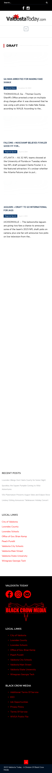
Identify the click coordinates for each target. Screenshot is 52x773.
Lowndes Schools (10, 531)
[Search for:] (11, 2)
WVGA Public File (19, 716)
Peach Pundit (8, 541)
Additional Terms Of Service (24, 692)
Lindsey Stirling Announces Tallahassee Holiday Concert (25, 500)
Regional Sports (10, 152)
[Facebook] (23, 8)
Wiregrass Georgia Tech (14, 560)
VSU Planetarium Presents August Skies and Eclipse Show (26, 495)
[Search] (46, 2)
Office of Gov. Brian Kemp (14, 536)
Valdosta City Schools (12, 546)
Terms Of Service (18, 711)
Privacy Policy (17, 706)
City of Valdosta (10, 521)
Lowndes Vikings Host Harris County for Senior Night (24, 480)
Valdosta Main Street (12, 551)
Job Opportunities (19, 702)
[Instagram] (28, 8)
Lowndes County (10, 526)
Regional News (10, 88)
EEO (12, 697)
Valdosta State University (14, 555)
